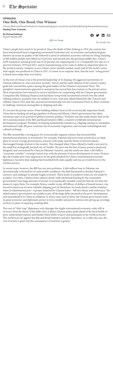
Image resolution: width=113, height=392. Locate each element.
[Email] (108, 35)
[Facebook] (92, 35)
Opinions (9, 18)
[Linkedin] (103, 35)
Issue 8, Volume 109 (12, 36)
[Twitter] (97, 35)
